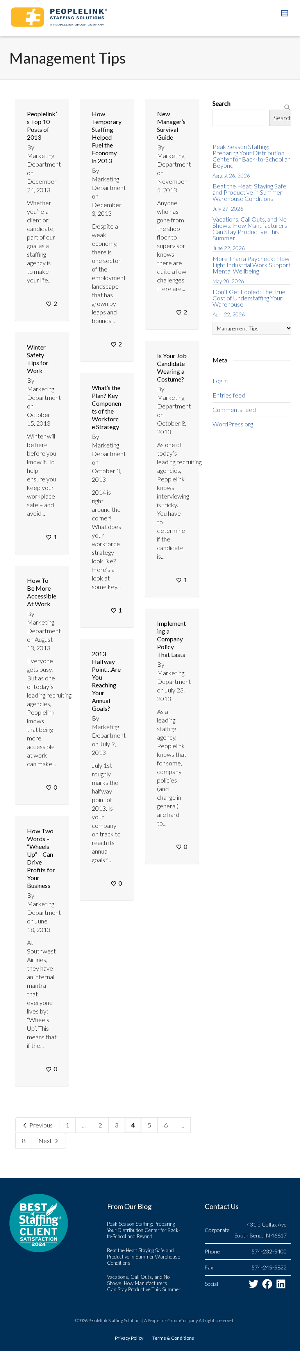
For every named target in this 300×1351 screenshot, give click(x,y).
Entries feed (228, 395)
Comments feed (234, 409)
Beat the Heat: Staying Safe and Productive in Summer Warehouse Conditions (249, 192)
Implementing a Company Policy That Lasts (171, 639)
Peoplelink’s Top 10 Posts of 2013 (42, 125)
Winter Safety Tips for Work (37, 358)
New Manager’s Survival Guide (171, 125)
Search (221, 103)
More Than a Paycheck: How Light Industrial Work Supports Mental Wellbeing (252, 265)
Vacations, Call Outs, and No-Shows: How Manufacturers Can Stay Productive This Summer (250, 228)
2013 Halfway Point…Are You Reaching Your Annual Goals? (106, 681)
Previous (40, 1125)
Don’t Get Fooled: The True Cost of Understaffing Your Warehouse (249, 298)
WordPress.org (232, 424)
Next (45, 1140)
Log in (220, 380)
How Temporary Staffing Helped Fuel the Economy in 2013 (106, 137)
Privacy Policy (129, 1338)
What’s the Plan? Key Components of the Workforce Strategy (106, 407)
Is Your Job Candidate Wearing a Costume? (172, 367)
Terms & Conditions (173, 1338)
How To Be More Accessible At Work (41, 592)
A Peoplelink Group (162, 1320)
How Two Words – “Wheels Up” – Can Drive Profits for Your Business (41, 858)
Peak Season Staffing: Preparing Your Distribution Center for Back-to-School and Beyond (253, 156)
